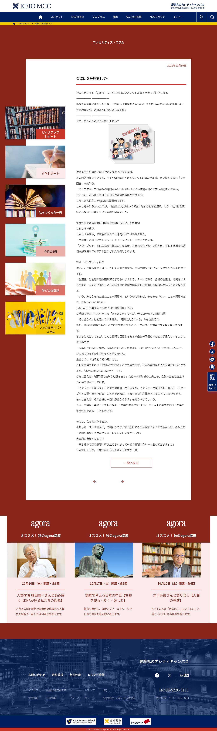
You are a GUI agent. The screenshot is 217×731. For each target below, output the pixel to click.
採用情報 (33, 698)
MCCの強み (77, 17)
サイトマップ (87, 690)
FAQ (105, 690)
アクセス (33, 690)
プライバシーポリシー (82, 698)
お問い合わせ (212, 386)
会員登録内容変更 (56, 690)
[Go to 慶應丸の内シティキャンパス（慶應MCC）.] (14, 24)
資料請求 (212, 377)
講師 (115, 17)
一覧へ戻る (131, 463)
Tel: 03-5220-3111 (174, 690)
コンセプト (56, 17)
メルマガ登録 (96, 675)
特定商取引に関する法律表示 (119, 698)
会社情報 (51, 698)
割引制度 (75, 675)
